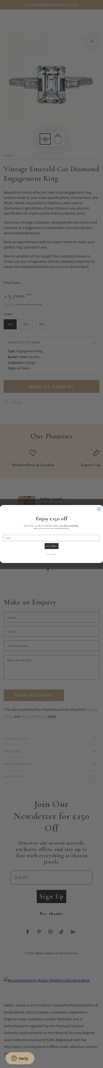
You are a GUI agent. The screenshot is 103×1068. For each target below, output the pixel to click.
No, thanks (51, 554)
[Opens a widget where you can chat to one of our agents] (19, 1058)
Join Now (51, 546)
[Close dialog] (99, 509)
